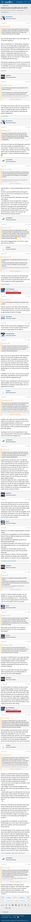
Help (10, 917)
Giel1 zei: (4, 575)
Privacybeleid (4, 917)
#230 (29, 397)
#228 (29, 323)
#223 (29, 127)
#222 (29, 82)
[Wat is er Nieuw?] (25, 2)
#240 (29, 864)
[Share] (26, 23)
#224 (29, 166)
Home (14, 917)
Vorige (9, 897)
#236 (29, 641)
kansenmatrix (20, 10)
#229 (29, 340)
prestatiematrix (5, 12)
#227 (29, 296)
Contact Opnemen (6, 915)
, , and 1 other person (14, 853)
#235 (29, 612)
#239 (29, 751)
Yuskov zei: (5, 343)
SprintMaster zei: (6, 645)
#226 (29, 253)
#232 (29, 499)
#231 (29, 446)
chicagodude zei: (6, 400)
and (9, 561)
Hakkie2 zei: (5, 26)
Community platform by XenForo (15, 920)
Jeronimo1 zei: (5, 85)
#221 (29, 23)
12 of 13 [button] (15, 897)
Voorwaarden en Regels (18, 915)
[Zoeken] (29, 2)
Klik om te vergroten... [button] (15, 99)
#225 (29, 224)
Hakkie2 (4, 10)
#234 (29, 572)
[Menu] (2, 2)
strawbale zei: (5, 257)
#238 (29, 715)
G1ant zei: (4, 718)
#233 (29, 527)
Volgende (21, 897)
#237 (29, 684)
